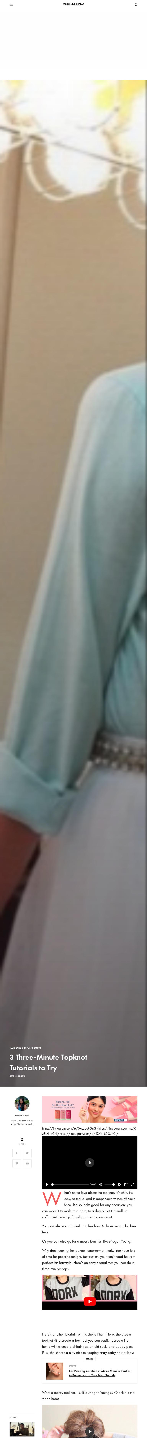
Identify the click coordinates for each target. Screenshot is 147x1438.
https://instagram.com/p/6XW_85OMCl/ (89, 1133)
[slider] (70, 1184)
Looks (38, 1048)
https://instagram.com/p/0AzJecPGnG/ (70, 1128)
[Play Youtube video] (89, 1301)
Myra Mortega (22, 1116)
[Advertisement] (73, 40)
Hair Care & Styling (21, 1048)
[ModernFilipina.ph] (73, 5)
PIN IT (92, 1109)
